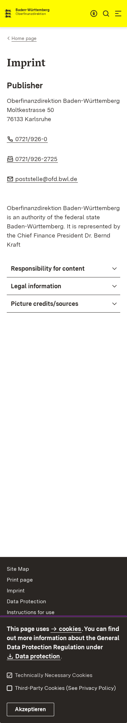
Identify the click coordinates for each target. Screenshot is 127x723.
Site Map (18, 569)
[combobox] (93, 13)
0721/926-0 (31, 138)
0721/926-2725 (36, 158)
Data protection (38, 656)
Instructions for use (31, 612)
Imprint (16, 590)
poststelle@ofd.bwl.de (46, 178)
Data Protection (26, 601)
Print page (20, 580)
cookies (70, 628)
